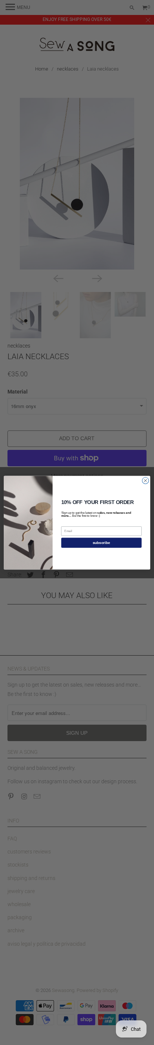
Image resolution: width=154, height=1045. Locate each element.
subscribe (101, 543)
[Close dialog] (145, 480)
